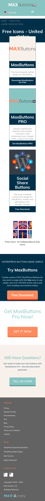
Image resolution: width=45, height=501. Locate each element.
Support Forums (10, 412)
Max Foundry (9, 456)
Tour (5, 419)
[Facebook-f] (6, 475)
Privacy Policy (9, 427)
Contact (7, 434)
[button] (32, 12)
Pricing (6, 408)
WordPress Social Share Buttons (16, 447)
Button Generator (10, 460)
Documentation (9, 416)
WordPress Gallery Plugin (13, 452)
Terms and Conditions (12, 430)
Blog (5, 423)
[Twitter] (11, 475)
